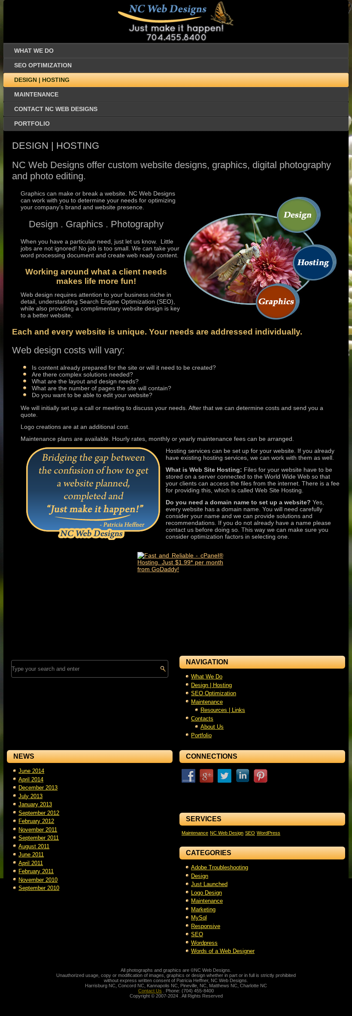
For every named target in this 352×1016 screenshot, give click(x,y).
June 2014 (31, 771)
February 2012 (36, 821)
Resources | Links (222, 710)
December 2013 (38, 787)
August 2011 (33, 846)
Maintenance (36, 94)
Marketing (203, 909)
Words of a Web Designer (223, 951)
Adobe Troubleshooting (219, 867)
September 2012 (38, 813)
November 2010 (38, 880)
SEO (250, 832)
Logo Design (206, 892)
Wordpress (204, 943)
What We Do (34, 50)
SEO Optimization (43, 65)
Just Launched (209, 884)
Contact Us (150, 990)
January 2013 (35, 804)
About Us (212, 727)
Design (199, 876)
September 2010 (38, 888)
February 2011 (36, 871)
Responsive (205, 926)
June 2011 (31, 854)
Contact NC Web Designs (55, 109)
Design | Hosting (42, 79)
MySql (199, 917)
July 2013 (30, 796)
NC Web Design (226, 832)
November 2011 (37, 829)
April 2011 (30, 863)
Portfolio (32, 123)
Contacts (202, 718)
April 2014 (30, 779)
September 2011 (38, 838)
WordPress (268, 832)
